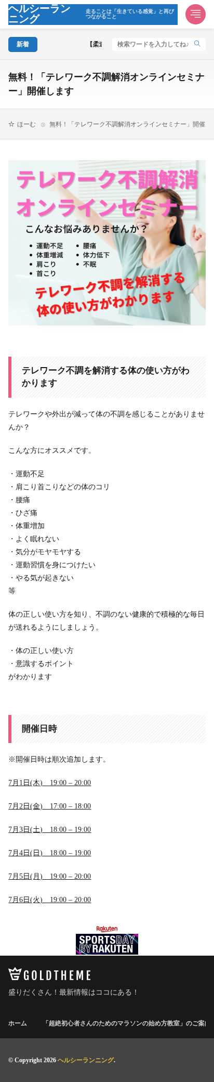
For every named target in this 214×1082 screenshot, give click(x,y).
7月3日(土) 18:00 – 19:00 (49, 829)
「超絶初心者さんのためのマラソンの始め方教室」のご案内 (127, 1023)
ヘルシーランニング (91, 14)
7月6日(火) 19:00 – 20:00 (49, 900)
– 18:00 (78, 806)
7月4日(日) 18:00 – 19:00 (49, 853)
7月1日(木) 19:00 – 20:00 (49, 783)
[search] (197, 44)
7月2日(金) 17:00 (37, 806)
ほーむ (26, 124)
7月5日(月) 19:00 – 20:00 (49, 876)
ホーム (17, 1023)
